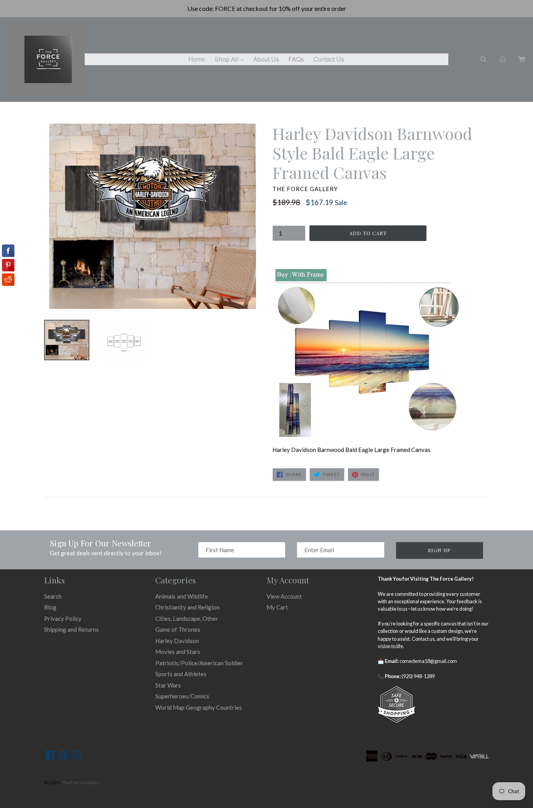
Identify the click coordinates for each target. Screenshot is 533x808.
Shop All (231, 59)
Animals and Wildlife (181, 596)
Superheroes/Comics (182, 696)
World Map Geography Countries (198, 707)
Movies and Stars (177, 651)
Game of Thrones (177, 629)
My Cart (277, 607)
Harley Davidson (177, 640)
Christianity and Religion (187, 607)
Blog (50, 607)
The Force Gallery (80, 782)
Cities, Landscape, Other (186, 618)
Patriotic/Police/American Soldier (199, 662)
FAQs (296, 59)
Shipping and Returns (71, 629)
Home (196, 59)
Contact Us (328, 59)
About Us (266, 59)
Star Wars (168, 685)
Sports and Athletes (180, 673)
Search (53, 596)
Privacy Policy (63, 618)
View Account (284, 596)
